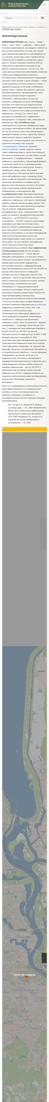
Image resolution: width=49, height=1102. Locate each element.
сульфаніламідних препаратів (15, 146)
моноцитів (41, 305)
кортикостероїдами (10, 149)
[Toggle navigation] (44, 4)
